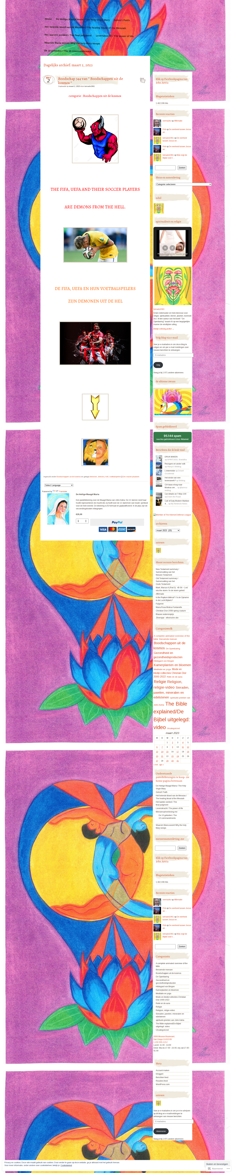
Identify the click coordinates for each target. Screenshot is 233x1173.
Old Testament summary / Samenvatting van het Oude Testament (167, 581)
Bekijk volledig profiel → (163, 329)
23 (172, 756)
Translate (63, 491)
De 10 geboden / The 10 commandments (67, 51)
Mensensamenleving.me (166, 812)
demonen (93, 477)
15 (167, 752)
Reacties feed (162, 1081)
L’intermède (170, 471)
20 (157, 756)
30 (172, 761)
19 (188, 752)
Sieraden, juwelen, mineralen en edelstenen (171, 692)
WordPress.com (163, 1084)
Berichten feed (162, 1077)
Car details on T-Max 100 (175, 494)
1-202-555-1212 (160, 1042)
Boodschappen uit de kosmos (69, 477)
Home (48, 18)
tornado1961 (89, 86)
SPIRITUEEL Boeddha (177, 460)
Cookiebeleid (66, 1165)
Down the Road (174, 497)
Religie (160, 681)
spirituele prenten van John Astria (170, 1020)
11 (183, 747)
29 (167, 761)
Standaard (141, 79)
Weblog (182, 480)
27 (157, 761)
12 (188, 747)
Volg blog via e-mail (167, 337)
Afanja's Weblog (174, 467)
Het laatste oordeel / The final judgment (68, 35)
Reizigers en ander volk (175, 464)
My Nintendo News (179, 504)
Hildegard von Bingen (164, 661)
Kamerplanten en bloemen (172, 665)
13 (157, 752)
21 (162, 756)
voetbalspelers (115, 477)
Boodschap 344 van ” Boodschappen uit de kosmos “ (90, 80)
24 (178, 756)
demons (101, 477)
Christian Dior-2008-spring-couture (171, 611)
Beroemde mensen (168, 639)
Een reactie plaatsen (131, 477)
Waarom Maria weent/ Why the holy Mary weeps (72, 43)
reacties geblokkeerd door (174, 438)
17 (178, 752)
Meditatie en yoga (162, 669)
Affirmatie (178, 121)
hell (106, 477)
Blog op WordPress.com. (50, 1145)
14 (162, 752)
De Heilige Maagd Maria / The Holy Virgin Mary (83, 19)
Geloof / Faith (122, 20)
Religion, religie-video (165, 1010)
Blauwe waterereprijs (165, 614)
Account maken (162, 1070)
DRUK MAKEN (171, 457)
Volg (158, 365)
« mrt (155, 765)
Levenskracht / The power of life (115, 36)
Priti (164, 129)
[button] (165, 248)
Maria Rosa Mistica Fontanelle (169, 607)
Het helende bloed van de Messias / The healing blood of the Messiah (85, 27)
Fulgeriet (159, 604)
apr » (161, 765)
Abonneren (161, 1131)
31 (178, 761)
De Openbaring (173, 649)
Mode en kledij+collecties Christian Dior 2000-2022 (169, 673)
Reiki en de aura (174, 677)
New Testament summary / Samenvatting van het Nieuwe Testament (167, 572)
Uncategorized (173, 728)
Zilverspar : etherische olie (167, 618)
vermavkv (167, 121)
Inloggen (159, 1074)
